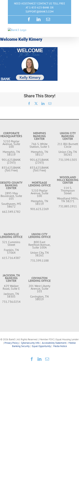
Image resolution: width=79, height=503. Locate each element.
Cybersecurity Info (30, 343)
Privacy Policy (11, 343)
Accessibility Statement (54, 343)
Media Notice (60, 346)
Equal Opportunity (41, 346)
